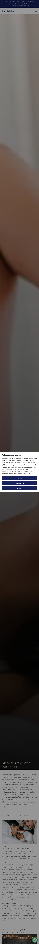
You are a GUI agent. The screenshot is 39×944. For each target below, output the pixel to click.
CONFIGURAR (19, 483)
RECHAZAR (19, 488)
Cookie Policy (26, 473)
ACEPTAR (19, 478)
